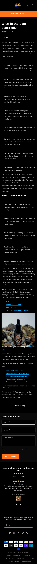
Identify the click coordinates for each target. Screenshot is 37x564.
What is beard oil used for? (16, 379)
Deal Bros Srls (17, 552)
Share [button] (6, 37)
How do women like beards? (17, 376)
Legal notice (30, 558)
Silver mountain (12, 307)
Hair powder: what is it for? (16, 371)
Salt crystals (10, 302)
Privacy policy (27, 555)
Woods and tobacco (13, 305)
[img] (18, 473)
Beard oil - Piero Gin (22, 310)
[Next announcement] (33, 14)
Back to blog (20, 406)
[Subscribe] (30, 525)
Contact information (13, 561)
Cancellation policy (26, 561)
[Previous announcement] (4, 14)
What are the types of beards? (17, 373)
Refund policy (16, 555)
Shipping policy (21, 558)
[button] (4, 5)
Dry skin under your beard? (16, 382)
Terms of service (10, 558)
